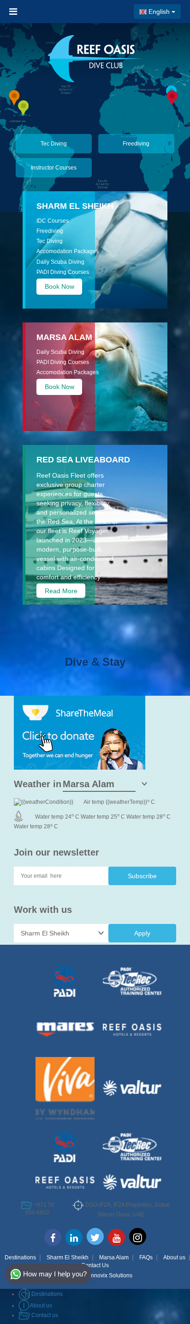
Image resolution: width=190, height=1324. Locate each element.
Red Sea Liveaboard (83, 459)
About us (174, 1257)
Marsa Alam (114, 1257)
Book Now (59, 286)
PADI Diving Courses (62, 272)
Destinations (20, 1257)
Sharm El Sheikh (74, 206)
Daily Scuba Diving (60, 262)
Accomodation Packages (67, 251)
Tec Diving (54, 143)
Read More (61, 591)
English (159, 11)
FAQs (146, 1257)
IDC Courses (52, 221)
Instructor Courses (54, 167)
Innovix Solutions (110, 1275)
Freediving (136, 143)
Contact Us (95, 1265)
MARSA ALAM (64, 337)
